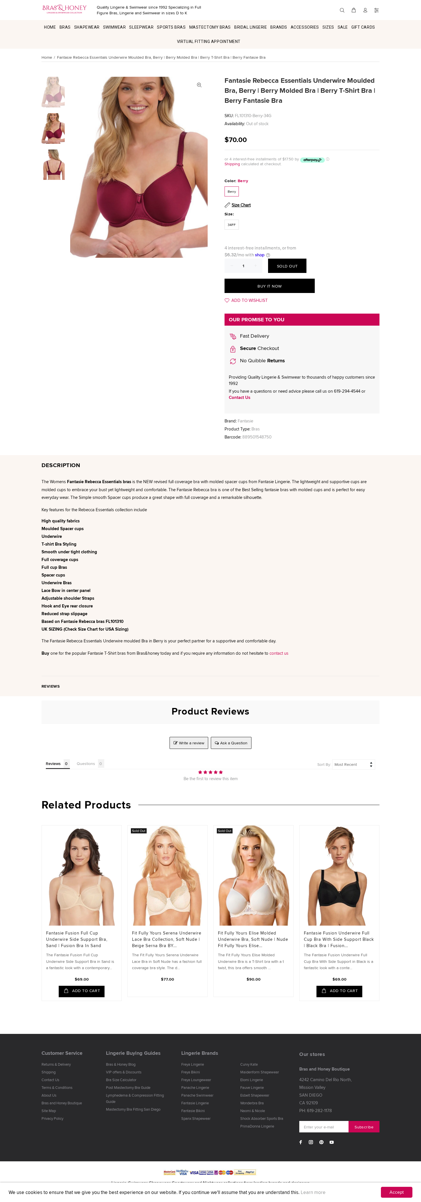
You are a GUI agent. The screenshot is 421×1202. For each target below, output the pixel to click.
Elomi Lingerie (251, 1079)
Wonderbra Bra (252, 1102)
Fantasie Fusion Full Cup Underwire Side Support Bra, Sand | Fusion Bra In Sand (76, 939)
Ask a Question (233, 743)
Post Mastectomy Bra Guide (128, 1087)
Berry (232, 191)
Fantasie (245, 421)
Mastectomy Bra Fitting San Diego (133, 1109)
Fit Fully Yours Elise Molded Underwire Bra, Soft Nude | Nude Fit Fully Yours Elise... (253, 939)
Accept (396, 1192)
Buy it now (269, 286)
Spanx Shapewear (195, 1118)
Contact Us (239, 397)
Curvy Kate (249, 1064)
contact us (278, 653)
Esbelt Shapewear (254, 1095)
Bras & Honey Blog (120, 1064)
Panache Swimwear (197, 1095)
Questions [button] (86, 763)
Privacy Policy (52, 1118)
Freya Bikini (190, 1072)
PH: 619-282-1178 (315, 1110)
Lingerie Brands (199, 1053)
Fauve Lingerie (252, 1087)
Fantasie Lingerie (195, 1102)
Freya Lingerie (192, 1064)
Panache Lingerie (195, 1087)
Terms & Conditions (57, 1087)
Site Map (49, 1110)
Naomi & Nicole (252, 1110)
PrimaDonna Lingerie (257, 1126)
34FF (232, 224)
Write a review (191, 743)
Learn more (313, 1192)
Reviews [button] (53, 763)
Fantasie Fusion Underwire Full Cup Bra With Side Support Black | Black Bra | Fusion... (339, 939)
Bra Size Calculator (121, 1079)
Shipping (232, 164)
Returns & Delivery (56, 1064)
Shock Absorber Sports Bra (261, 1118)
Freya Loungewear (196, 1079)
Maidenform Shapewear (259, 1072)
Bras (255, 429)
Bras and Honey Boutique (62, 1102)
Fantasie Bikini (193, 1110)
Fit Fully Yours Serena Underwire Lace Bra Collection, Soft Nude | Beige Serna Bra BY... (166, 939)
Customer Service (62, 1053)
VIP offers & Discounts (123, 1072)
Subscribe (364, 1127)
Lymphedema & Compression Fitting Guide (135, 1098)
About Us (49, 1095)
